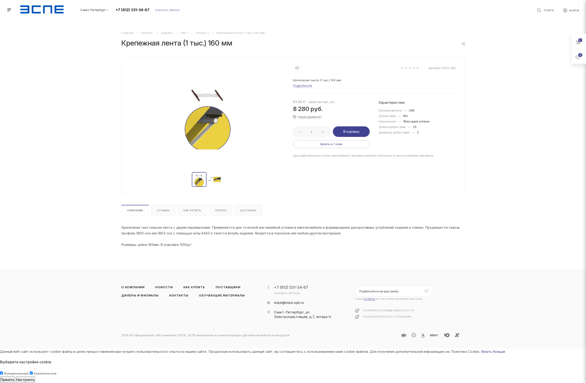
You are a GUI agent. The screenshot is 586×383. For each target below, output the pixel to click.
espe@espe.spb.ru (289, 302)
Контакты (178, 295)
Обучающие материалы (222, 295)
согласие (369, 298)
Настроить (25, 380)
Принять (7, 380)
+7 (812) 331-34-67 (132, 10)
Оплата (221, 210)
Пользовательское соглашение (387, 316)
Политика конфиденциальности (388, 310)
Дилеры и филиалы (140, 295)
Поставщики (228, 287)
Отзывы (163, 210)
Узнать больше (493, 351)
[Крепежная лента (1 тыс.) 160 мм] (207, 115)
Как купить (192, 210)
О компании (133, 287)
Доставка (248, 210)
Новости (164, 287)
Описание (135, 210)
